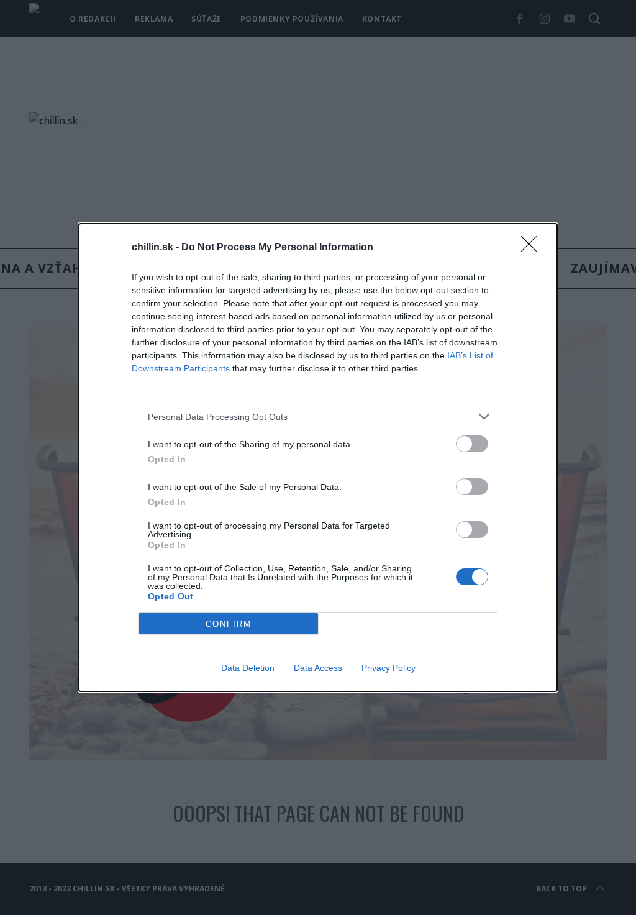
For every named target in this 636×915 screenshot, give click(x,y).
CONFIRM (229, 624)
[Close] (533, 248)
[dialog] (318, 457)
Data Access (318, 668)
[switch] (472, 443)
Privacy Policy (388, 668)
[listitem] (318, 416)
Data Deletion (248, 668)
